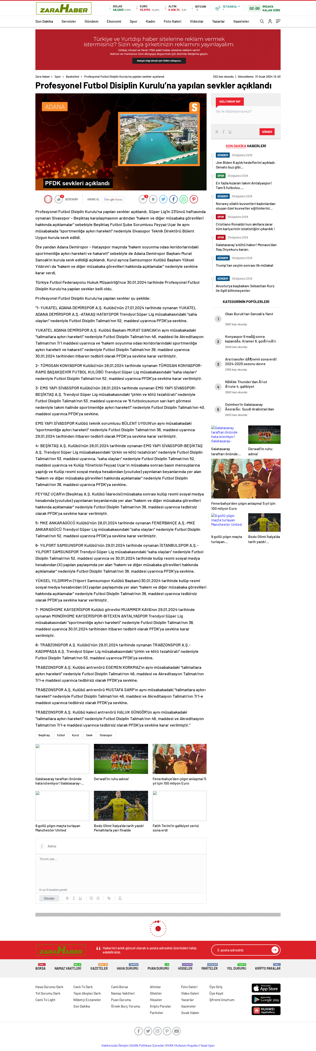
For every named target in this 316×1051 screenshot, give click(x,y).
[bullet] (98, 898)
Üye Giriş (215, 987)
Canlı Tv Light (45, 1000)
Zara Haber (42, 76)
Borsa (40, 966)
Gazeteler (241, 21)
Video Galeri (190, 993)
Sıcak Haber (190, 1013)
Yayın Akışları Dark (87, 993)
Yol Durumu (236, 966)
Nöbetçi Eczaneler (87, 1000)
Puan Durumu (158, 966)
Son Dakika (44, 21)
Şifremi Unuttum (221, 1000)
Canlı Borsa (119, 987)
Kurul (75, 735)
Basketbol (72, 76)
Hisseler (185, 966)
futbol (61, 735)
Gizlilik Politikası (140, 1045)
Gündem (91, 21)
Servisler (69, 21)
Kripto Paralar (268, 966)
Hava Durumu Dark (49, 987)
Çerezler (158, 1045)
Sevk (89, 735)
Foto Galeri (172, 21)
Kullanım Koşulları (187, 1045)
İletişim (123, 1045)
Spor (133, 21)
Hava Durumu (127, 966)
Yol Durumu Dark (47, 993)
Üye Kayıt (216, 993)
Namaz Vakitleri (68, 966)
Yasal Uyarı (208, 1045)
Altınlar (155, 987)
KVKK (169, 1045)
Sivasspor (106, 735)
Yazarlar (218, 21)
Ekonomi (114, 21)
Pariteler (209, 966)
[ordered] (91, 898)
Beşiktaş (44, 735)
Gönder (49, 898)
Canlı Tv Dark (83, 987)
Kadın (150, 21)
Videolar (197, 21)
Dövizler (156, 993)
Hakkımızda (109, 1045)
